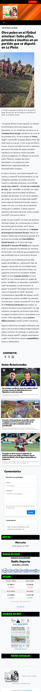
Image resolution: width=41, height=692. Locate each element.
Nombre (8, 482)
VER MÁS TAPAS (20, 649)
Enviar (31, 512)
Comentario (9, 490)
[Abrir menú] (4, 22)
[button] (26, 2)
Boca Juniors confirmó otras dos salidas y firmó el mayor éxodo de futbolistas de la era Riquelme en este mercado (20, 390)
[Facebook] (38, 2)
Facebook (20, 607)
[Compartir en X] (9, 356)
